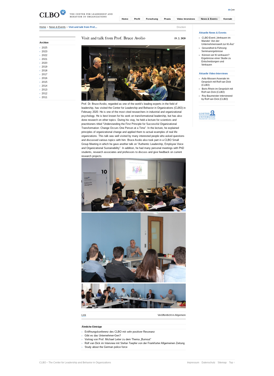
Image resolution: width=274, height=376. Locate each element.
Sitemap (222, 362)
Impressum (193, 362)
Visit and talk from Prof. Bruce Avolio (113, 38)
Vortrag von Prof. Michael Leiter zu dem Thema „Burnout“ (118, 339)
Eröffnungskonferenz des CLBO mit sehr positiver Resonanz (120, 331)
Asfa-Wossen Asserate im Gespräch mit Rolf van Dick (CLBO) (216, 81)
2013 (44, 89)
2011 (44, 97)
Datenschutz (208, 362)
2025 (44, 47)
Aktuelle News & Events (212, 32)
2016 (44, 78)
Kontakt (227, 19)
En (233, 9)
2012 (44, 93)
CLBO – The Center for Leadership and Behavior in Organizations (75, 362)
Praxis (167, 19)
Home (125, 19)
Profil (137, 19)
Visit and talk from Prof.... (83, 27)
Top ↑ (232, 362)
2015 (44, 82)
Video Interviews (186, 19)
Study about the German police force (106, 346)
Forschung (152, 19)
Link (83, 315)
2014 (44, 85)
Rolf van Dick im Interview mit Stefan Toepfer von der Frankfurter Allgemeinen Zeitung (135, 343)
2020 (44, 62)
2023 (44, 51)
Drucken (181, 27)
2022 (44, 55)
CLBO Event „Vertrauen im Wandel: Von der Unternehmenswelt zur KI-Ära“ (217, 41)
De (229, 9)
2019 (44, 66)
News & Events (209, 19)
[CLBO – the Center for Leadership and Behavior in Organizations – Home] (76, 16)
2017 (44, 74)
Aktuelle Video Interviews (213, 73)
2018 (44, 70)
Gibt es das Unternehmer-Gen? (103, 335)
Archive (44, 42)
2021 (44, 59)
